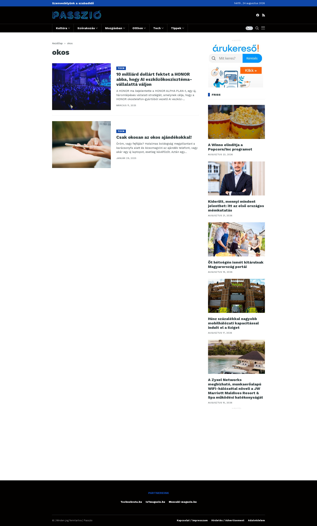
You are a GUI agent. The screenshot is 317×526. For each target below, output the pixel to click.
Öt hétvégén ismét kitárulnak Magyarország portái (235, 264)
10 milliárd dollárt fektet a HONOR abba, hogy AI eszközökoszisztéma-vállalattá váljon (154, 79)
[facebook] (257, 15)
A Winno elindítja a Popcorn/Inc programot (230, 147)
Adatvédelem (256, 520)
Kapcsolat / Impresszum (192, 520)
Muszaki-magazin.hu (183, 502)
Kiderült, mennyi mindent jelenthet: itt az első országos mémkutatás (236, 205)
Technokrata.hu (131, 502)
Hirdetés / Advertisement (227, 520)
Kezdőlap (57, 43)
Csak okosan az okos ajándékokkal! (154, 137)
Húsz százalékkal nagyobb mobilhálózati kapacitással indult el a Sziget (233, 323)
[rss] (263, 15)
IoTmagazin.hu (155, 502)
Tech (121, 68)
